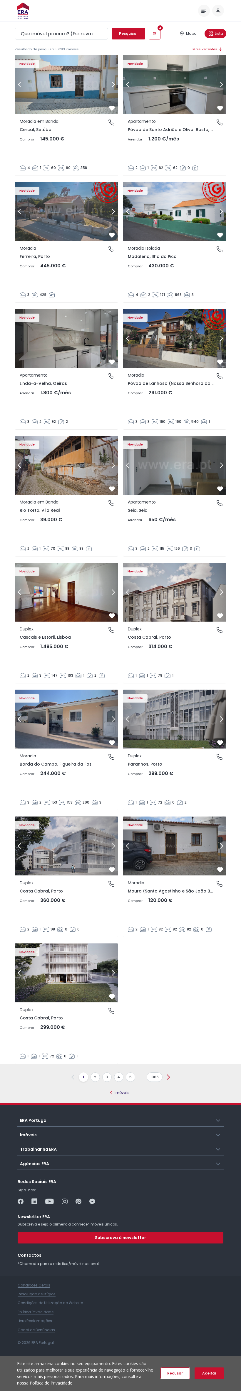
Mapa (191, 33)
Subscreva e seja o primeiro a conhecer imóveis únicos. (68, 1224)
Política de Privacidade (51, 1383)
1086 (154, 1076)
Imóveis (122, 1092)
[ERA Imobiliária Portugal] (23, 10)
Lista (219, 33)
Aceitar (209, 1373)
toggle (218, 1120)
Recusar (175, 1373)
